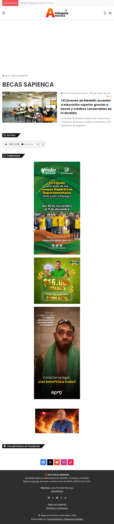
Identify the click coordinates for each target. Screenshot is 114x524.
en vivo (35, 481)
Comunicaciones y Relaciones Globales (65, 519)
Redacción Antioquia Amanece (75, 93)
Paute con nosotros (57, 504)
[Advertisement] (57, 51)
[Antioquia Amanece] (57, 13)
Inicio (6, 75)
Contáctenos (57, 491)
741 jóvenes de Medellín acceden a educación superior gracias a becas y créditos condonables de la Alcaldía (86, 106)
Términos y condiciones (57, 508)
